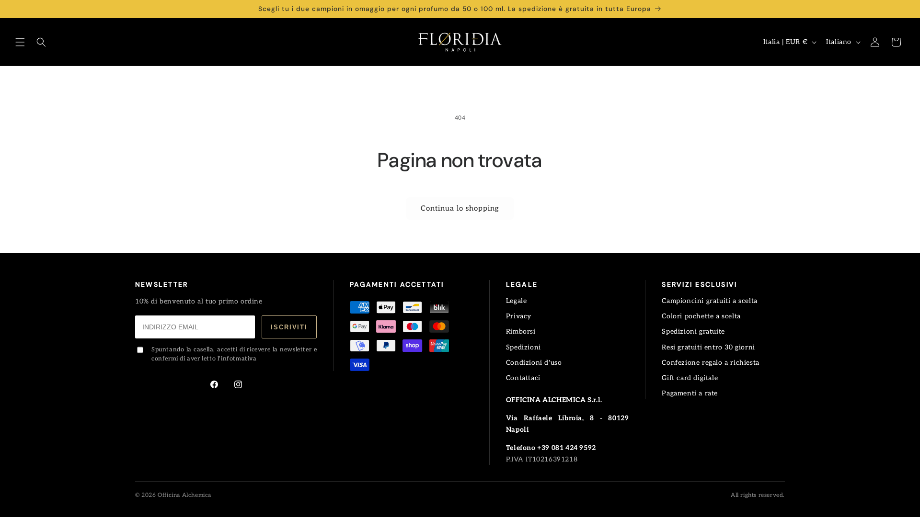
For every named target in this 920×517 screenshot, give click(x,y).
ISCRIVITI (289, 327)
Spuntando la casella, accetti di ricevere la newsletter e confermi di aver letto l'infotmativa (234, 354)
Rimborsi (521, 331)
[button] (20, 42)
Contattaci (523, 378)
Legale (516, 301)
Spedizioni (523, 347)
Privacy (518, 316)
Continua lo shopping (460, 208)
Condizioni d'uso (534, 363)
